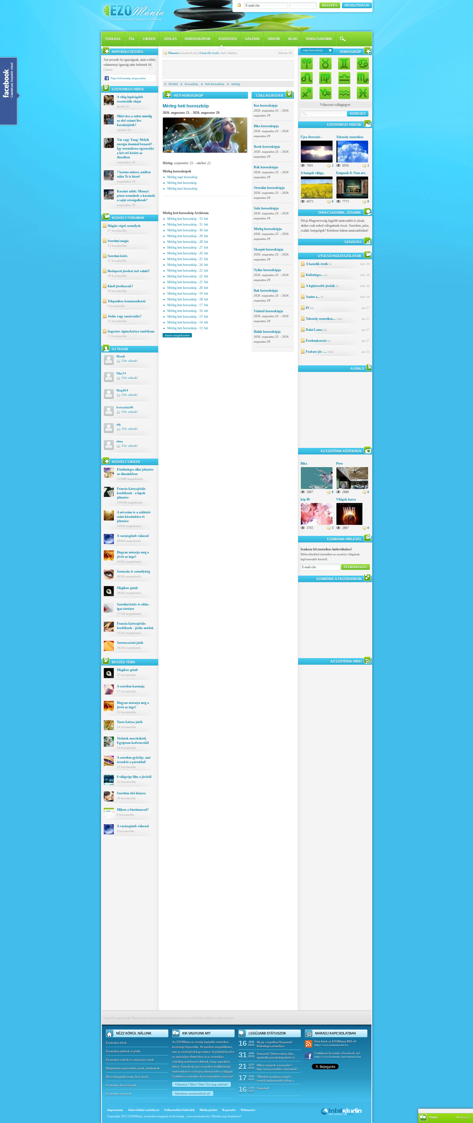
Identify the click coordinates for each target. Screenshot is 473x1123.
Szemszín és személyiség (133, 571)
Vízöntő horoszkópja (268, 311)
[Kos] (308, 64)
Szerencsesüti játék (130, 643)
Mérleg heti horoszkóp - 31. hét (187, 224)
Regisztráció (357, 5)
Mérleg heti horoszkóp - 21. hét (187, 282)
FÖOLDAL (113, 39)
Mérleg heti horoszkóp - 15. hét (187, 317)
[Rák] (361, 64)
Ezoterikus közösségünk (121, 1085)
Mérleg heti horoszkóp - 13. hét (187, 328)
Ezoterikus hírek (116, 1042)
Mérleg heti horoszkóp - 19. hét (187, 293)
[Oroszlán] (308, 77)
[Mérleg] (344, 77)
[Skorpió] (361, 77)
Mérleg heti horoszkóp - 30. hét (187, 230)
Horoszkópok (198, 39)
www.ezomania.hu (198, 1116)
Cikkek (149, 39)
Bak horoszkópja (266, 290)
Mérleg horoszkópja (268, 229)
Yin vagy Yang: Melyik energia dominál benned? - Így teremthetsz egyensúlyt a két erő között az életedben (135, 148)
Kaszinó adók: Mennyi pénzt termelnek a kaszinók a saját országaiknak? (136, 195)
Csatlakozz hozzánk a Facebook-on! (338, 1054)
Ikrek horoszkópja (267, 147)
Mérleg (235, 84)
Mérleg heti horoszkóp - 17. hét (187, 305)
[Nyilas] (308, 91)
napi (131, 1076)
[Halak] (361, 91)
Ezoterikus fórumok (118, 1093)
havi (144, 1076)
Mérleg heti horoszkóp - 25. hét (187, 259)
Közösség (228, 39)
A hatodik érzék (209, 53)
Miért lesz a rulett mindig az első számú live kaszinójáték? (134, 120)
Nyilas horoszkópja (267, 270)
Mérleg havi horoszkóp (182, 189)
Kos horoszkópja (266, 105)
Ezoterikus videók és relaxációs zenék (130, 1059)
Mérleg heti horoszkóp (182, 183)
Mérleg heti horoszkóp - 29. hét (187, 236)
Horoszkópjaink (116, 1076)
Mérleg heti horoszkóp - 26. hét (187, 253)
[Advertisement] (130, 927)
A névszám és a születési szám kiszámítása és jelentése (133, 516)
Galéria (252, 39)
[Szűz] (325, 77)
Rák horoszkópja (266, 167)
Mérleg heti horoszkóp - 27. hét (187, 247)
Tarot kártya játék (130, 722)
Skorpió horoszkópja (268, 249)
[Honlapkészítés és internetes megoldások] (341, 1114)
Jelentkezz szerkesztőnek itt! (192, 1093)
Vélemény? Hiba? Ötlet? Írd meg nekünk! (201, 1084)
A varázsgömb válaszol (133, 536)
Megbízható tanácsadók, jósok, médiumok (133, 1068)
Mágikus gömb (127, 588)
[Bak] (325, 91)
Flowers (173, 53)
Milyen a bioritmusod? (133, 810)
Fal (132, 39)
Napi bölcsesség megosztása (128, 78)
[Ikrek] (344, 64)
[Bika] (325, 64)
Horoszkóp (191, 84)
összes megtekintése (177, 335)
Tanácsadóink (318, 39)
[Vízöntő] (344, 91)
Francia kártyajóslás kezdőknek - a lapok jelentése (131, 493)
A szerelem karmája (131, 686)
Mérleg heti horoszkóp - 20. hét (187, 288)
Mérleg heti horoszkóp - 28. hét (187, 242)
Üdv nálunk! (130, 360)
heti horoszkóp (214, 84)
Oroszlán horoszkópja (269, 188)
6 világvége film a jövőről (134, 777)
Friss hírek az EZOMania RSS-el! (335, 1043)
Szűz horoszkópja (266, 208)
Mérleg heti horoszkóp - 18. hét (187, 299)
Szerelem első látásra (131, 793)
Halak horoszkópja (267, 332)
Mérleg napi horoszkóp (182, 177)
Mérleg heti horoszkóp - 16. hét (187, 311)
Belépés (330, 5)
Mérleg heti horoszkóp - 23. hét (187, 270)
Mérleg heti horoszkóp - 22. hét (187, 276)
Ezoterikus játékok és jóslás (123, 1051)
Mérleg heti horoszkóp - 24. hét (187, 265)
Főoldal (173, 84)
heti (137, 1076)
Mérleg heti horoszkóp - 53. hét (187, 219)
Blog (293, 39)
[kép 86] (321, 524)
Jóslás (170, 39)
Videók (274, 39)
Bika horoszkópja (266, 126)
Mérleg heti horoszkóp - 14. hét (187, 322)
